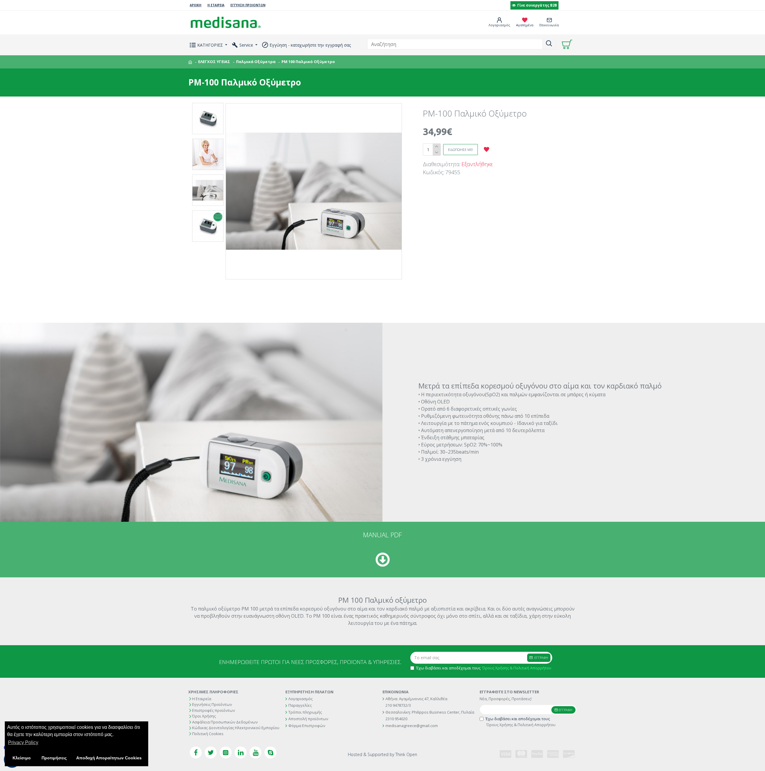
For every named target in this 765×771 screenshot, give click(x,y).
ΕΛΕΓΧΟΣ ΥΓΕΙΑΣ (214, 61)
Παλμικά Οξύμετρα (256, 61)
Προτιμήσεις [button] (54, 757)
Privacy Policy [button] (23, 742)
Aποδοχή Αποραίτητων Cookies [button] (109, 757)
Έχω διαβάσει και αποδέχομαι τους (483, 668)
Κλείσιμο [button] (22, 757)
